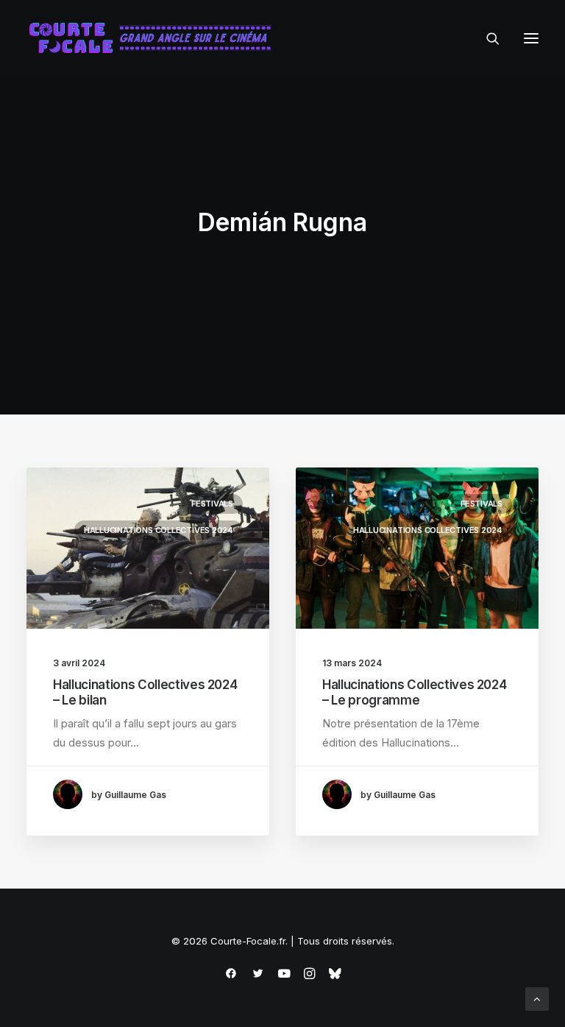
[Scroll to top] (537, 998)
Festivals (212, 503)
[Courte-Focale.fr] (155, 38)
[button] (531, 38)
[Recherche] (486, 38)
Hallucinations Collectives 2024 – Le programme (414, 692)
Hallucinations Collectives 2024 (158, 530)
